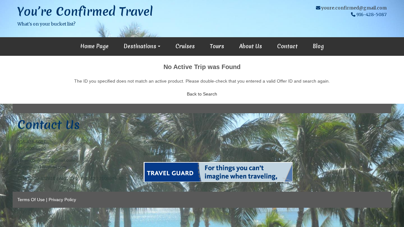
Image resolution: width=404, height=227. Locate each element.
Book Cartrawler (160, 153)
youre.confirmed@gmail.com (354, 8)
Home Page (94, 46)
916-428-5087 (31, 141)
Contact (287, 46)
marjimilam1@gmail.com (42, 166)
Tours (217, 46)
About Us (250, 46)
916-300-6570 (31, 148)
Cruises (185, 46)
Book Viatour (156, 141)
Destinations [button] (140, 46)
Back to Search (202, 93)
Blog (318, 46)
